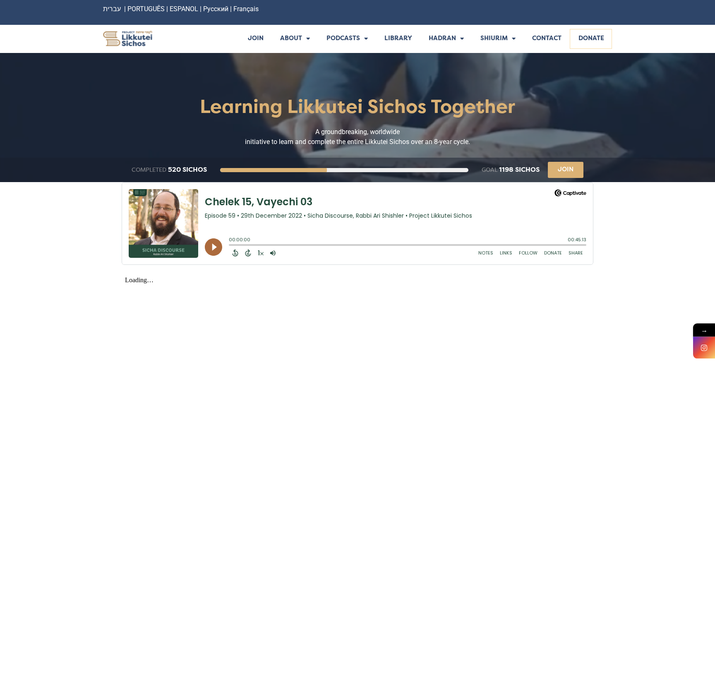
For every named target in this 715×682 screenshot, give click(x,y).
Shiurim (494, 39)
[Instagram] (704, 348)
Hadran (442, 39)
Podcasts (343, 39)
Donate (591, 39)
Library (398, 39)
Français (246, 9)
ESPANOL (184, 9)
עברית (112, 9)
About (291, 39)
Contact (546, 39)
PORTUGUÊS (146, 9)
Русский (216, 9)
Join (256, 39)
